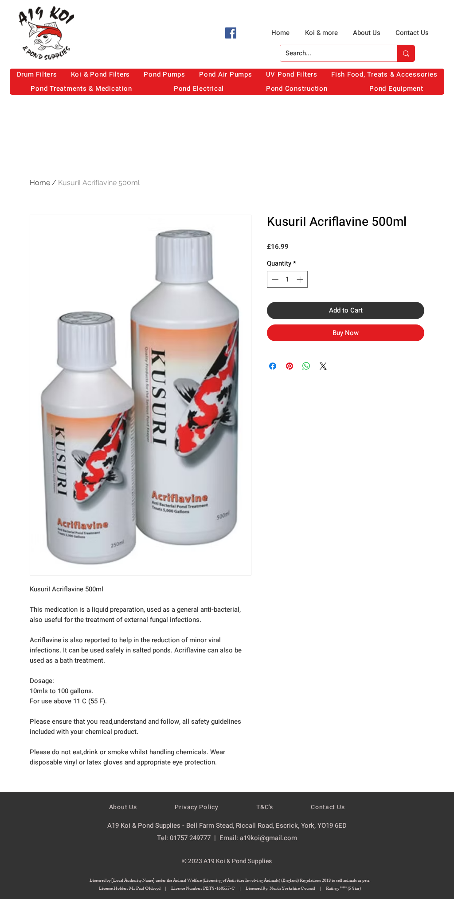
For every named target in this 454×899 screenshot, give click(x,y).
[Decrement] (274, 279)
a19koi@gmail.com (268, 838)
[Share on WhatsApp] (306, 366)
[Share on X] (323, 366)
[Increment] (301, 279)
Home (40, 182)
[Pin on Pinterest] (289, 366)
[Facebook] (230, 33)
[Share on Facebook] (272, 366)
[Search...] (406, 53)
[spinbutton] (287, 279)
